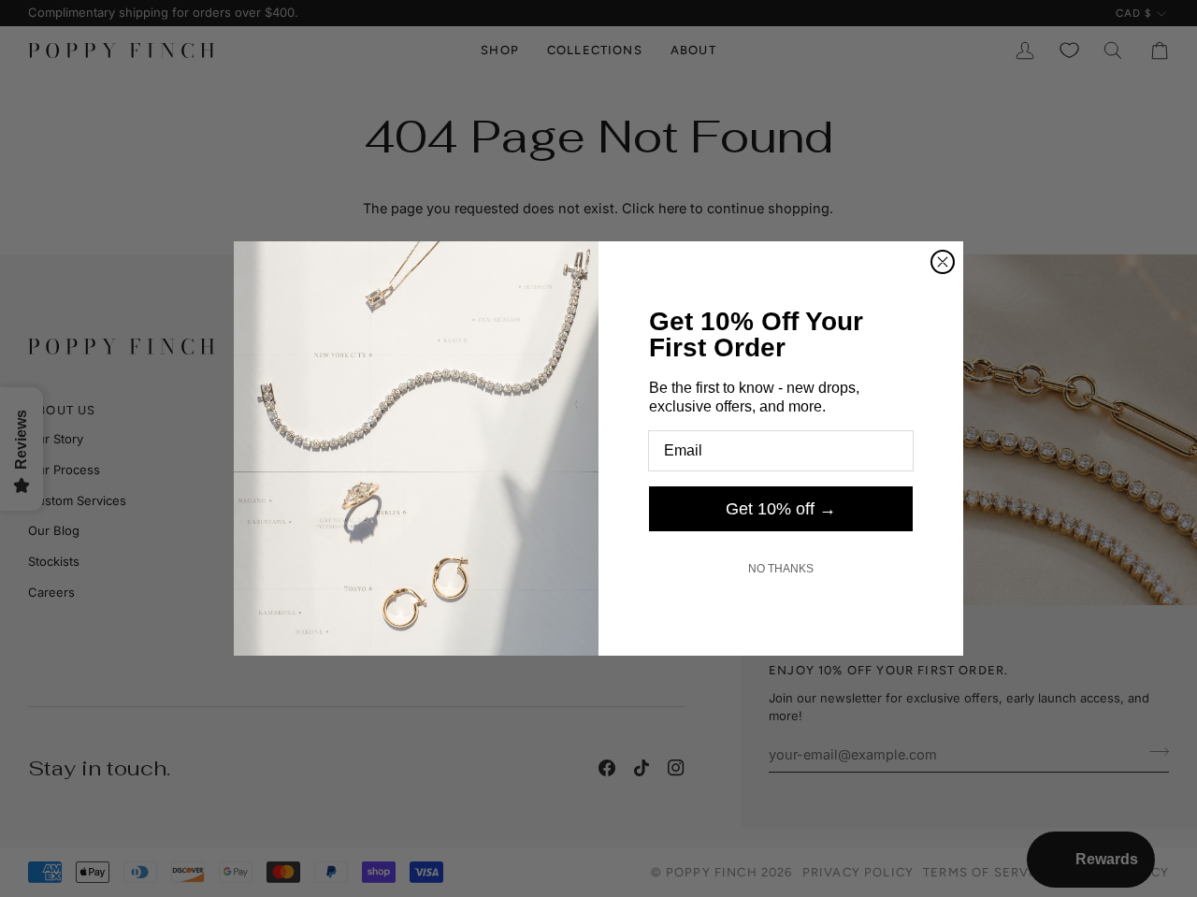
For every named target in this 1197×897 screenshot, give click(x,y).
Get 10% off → (781, 508)
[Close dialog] (942, 262)
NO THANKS (781, 568)
